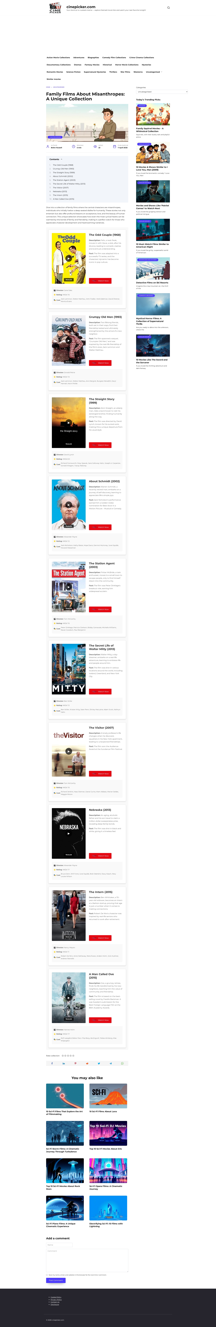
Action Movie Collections (58, 57)
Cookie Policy (56, 1297)
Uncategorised (153, 72)
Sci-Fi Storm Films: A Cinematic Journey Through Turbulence (62, 1150)
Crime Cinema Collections (141, 57)
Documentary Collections (59, 65)
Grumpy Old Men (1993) (63, 169)
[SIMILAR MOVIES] (153, 162)
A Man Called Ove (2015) (63, 199)
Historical (107, 65)
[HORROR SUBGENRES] (153, 314)
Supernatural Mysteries (95, 72)
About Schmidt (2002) (63, 176)
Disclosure (55, 1304)
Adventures (78, 57)
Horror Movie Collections (126, 65)
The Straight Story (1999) (64, 173)
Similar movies (54, 79)
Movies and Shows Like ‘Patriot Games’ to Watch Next (152, 207)
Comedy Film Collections (114, 57)
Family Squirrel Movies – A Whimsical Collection (150, 129)
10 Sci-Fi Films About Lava (103, 1111)
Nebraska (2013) (60, 191)
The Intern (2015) (60, 195)
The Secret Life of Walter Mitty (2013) (69, 184)
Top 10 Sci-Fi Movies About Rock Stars (63, 1187)
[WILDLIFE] (153, 124)
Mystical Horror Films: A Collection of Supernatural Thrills (149, 321)
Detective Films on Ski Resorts (152, 282)
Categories (141, 87)
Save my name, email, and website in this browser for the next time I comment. (78, 1275)
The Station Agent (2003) (64, 180)
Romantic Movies (55, 72)
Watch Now (103, 281)
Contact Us (55, 1302)
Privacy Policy (56, 1300)
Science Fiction (73, 72)
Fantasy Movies (92, 65)
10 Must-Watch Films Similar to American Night (152, 245)
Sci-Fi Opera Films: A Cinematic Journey (105, 1187)
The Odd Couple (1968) (63, 165)
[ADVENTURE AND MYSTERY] (153, 278)
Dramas (77, 65)
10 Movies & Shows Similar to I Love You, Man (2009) (152, 168)
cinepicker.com (81, 7)
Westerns (138, 72)
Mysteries (146, 65)
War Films (125, 72)
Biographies (93, 57)
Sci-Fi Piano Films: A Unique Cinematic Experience (60, 1225)
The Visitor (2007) (61, 188)
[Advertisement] (108, 35)
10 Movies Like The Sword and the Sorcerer (151, 361)
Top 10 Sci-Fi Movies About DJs (105, 1149)
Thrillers (113, 72)
